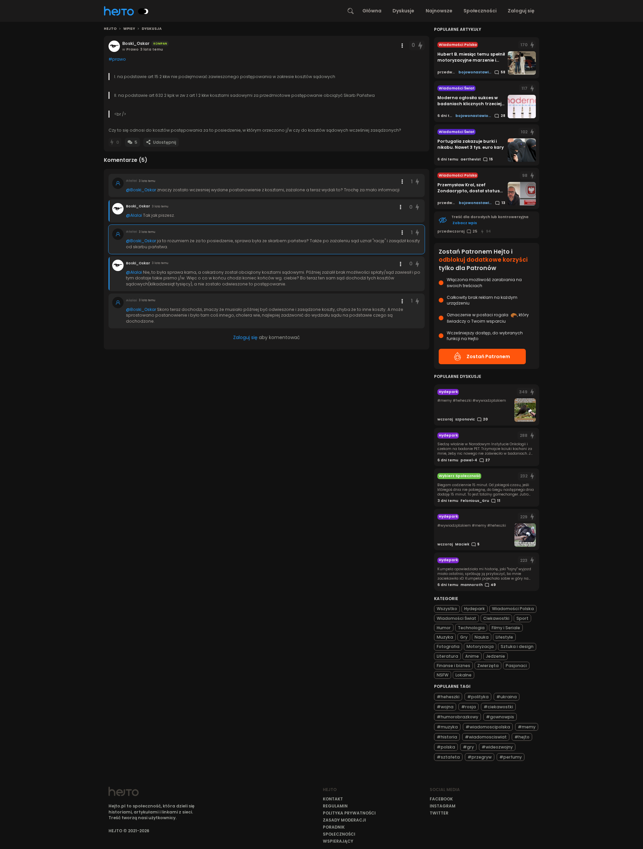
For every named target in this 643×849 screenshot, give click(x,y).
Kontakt (333, 799)
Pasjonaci (516, 665)
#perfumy (510, 757)
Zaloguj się (521, 10)
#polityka (478, 697)
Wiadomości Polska (513, 608)
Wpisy (129, 28)
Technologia (471, 628)
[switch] (143, 11)
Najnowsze (439, 10)
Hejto (110, 28)
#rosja (468, 707)
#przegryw (480, 757)
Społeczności (480, 10)
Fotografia (448, 646)
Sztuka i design (517, 646)
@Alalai (134, 215)
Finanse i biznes (453, 665)
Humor (444, 628)
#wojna (445, 707)
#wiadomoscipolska (488, 727)
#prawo (117, 59)
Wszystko (447, 608)
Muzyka (445, 637)
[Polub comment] (417, 182)
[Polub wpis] (420, 45)
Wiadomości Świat (456, 618)
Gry (464, 637)
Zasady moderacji (344, 820)
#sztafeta (448, 757)
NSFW (442, 675)
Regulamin (335, 806)
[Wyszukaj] (350, 11)
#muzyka (447, 727)
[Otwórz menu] (402, 45)
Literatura (447, 656)
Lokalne (463, 675)
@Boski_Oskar (141, 190)
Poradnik (334, 827)
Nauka (482, 637)
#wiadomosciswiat (486, 737)
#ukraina (506, 697)
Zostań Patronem (488, 356)
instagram (442, 806)
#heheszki (448, 697)
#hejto (521, 737)
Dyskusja (152, 28)
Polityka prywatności (349, 813)
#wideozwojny (497, 747)
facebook (441, 799)
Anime (472, 656)
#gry (468, 747)
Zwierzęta (488, 665)
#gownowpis (500, 717)
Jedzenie (495, 656)
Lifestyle (504, 637)
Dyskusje (403, 10)
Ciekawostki (496, 618)
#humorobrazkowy (457, 717)
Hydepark (474, 608)
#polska (446, 747)
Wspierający (338, 841)
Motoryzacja (480, 646)
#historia (447, 737)
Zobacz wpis (464, 222)
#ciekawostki (498, 707)
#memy (526, 727)
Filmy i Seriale (506, 628)
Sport (522, 618)
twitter (439, 813)
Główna (371, 10)
